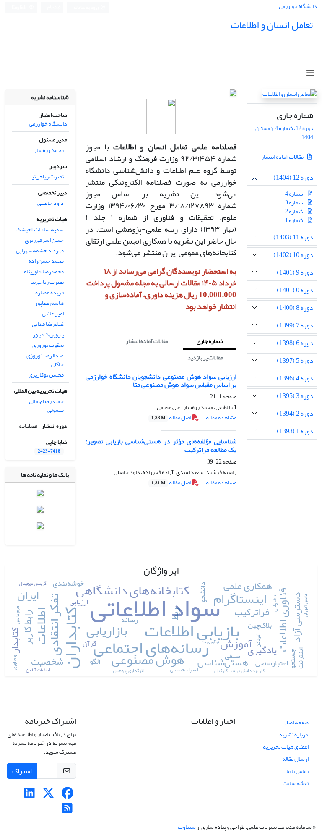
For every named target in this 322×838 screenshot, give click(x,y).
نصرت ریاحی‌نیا (47, 176)
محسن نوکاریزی (46, 374)
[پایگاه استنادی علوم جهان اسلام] (40, 494)
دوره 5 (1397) (295, 361)
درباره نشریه (294, 734)
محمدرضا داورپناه (44, 271)
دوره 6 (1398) (295, 343)
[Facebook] (67, 795)
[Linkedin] (30, 795)
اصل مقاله (171, 417)
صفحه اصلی (296, 722)
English (19, 7)
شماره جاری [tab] (210, 341)
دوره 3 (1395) (295, 396)
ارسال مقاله (295, 759)
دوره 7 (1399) (295, 326)
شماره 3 (294, 202)
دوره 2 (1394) (295, 414)
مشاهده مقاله (221, 417)
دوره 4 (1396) (295, 378)
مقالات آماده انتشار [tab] (147, 341)
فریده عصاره (49, 292)
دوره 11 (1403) (293, 237)
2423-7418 (49, 451)
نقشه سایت (296, 783)
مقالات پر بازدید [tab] (205, 357)
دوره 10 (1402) (293, 255)
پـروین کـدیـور (48, 334)
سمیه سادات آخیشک (40, 229)
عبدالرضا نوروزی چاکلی (45, 360)
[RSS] (67, 810)
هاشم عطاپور (49, 303)
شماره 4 (294, 193)
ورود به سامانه (86, 7)
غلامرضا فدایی (48, 324)
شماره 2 (294, 211)
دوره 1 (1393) (295, 431)
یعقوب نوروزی (48, 345)
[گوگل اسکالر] (40, 527)
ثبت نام (53, 7)
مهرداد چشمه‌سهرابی (40, 250)
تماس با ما (297, 771)
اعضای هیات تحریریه (286, 746)
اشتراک (22, 771)
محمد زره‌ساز (49, 150)
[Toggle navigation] (310, 73)
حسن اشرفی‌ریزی (44, 240)
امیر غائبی (53, 313)
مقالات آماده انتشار (282, 156)
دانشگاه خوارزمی (298, 6)
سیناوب (187, 827)
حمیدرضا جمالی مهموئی (46, 405)
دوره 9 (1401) (295, 273)
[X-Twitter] (48, 795)
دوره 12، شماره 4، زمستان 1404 (284, 133)
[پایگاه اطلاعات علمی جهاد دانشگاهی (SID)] (40, 511)
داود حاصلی (50, 203)
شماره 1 (294, 220)
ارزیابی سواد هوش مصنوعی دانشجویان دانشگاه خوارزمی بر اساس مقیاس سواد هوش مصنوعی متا (161, 380)
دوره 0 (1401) (295, 290)
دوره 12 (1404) (293, 178)
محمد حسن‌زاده (46, 261)
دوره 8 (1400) (295, 308)
